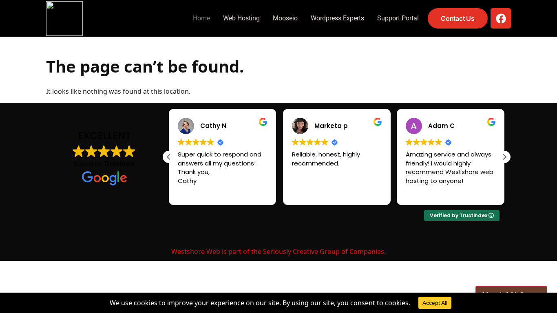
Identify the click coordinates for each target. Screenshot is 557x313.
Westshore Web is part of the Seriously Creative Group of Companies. (278, 251)
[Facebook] (501, 18)
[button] (504, 157)
